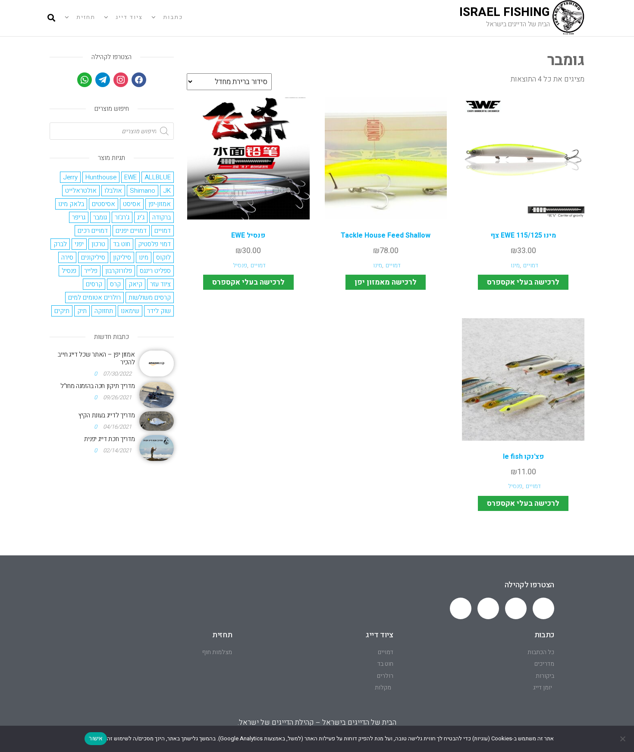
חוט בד (121, 244)
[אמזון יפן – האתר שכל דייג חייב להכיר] (156, 363)
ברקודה (161, 217)
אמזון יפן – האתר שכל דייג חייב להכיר (96, 358)
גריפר (78, 217)
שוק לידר (159, 311)
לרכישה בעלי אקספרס (523, 282)
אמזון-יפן (159, 204)
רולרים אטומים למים (94, 297)
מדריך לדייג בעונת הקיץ (106, 415)
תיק (82, 311)
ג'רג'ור (122, 217)
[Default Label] (102, 79)
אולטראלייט (81, 190)
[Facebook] (139, 79)
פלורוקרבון (118, 271)
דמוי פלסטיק (154, 244)
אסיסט (132, 204)
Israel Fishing (504, 12)
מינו (515, 265)
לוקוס (163, 257)
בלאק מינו (71, 204)
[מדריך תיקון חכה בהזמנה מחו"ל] (156, 394)
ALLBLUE (157, 177)
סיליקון (122, 257)
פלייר (90, 271)
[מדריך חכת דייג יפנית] (156, 447)
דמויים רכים (93, 230)
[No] (623, 738)
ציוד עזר (160, 284)
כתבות (173, 17)
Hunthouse (100, 177)
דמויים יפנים (131, 230)
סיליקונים (93, 257)
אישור (95, 738)
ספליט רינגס (155, 271)
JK (167, 190)
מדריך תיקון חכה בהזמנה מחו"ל (97, 386)
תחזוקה (103, 311)
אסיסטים (103, 204)
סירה (67, 257)
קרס (115, 284)
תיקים (61, 311)
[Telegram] (516, 608)
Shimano (142, 190)
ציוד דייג (129, 17)
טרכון (98, 244)
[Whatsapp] (543, 608)
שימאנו (130, 311)
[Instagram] (120, 79)
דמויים (530, 265)
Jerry (70, 177)
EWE (130, 177)
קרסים (94, 284)
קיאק (135, 284)
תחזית (85, 17)
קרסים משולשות (150, 297)
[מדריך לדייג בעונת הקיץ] (156, 420)
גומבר (100, 217)
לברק (60, 244)
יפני (79, 244)
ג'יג (140, 217)
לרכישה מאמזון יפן (386, 282)
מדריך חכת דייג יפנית (109, 439)
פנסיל (240, 265)
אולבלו (113, 190)
